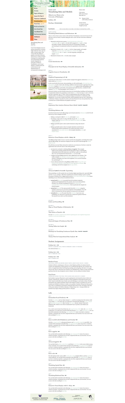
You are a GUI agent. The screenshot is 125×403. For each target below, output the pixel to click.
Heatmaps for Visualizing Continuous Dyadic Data (63, 231)
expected (59, 50)
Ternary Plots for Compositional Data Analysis (62, 236)
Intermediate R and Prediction (57, 297)
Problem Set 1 (53, 245)
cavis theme (77, 344)
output (57, 53)
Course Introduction (54, 61)
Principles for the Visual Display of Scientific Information (65, 66)
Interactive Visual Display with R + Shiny (61, 385)
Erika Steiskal (80, 396)
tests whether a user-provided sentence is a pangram (71, 157)
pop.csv (78, 310)
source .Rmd (88, 309)
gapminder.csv (85, 310)
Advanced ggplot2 (54, 342)
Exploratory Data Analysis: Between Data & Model (63, 105)
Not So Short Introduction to (81, 176)
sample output (55, 131)
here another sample (78, 322)
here (53, 47)
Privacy (74, 399)
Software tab (83, 112)
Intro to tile (52, 353)
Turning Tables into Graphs (57, 226)
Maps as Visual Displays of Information (60, 207)
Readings (51, 23)
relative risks (76, 50)
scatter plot (69, 355)
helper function (65, 130)
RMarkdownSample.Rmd (57, 303)
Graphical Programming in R (57, 77)
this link (58, 315)
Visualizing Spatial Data (56, 365)
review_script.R (88, 301)
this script (90, 79)
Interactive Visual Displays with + (61, 137)
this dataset (58, 81)
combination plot (56, 52)
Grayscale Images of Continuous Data (59, 221)
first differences (68, 50)
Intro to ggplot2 (53, 331)
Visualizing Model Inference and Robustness (62, 33)
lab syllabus (55, 300)
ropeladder (89, 355)
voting (73, 355)
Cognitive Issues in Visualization (58, 72)
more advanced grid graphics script (67, 86)
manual (60, 180)
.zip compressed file (71, 312)
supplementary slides (76, 309)
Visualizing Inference (55, 110)
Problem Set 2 (53, 252)
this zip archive (73, 164)
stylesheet (77, 188)
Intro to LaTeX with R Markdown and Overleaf (62, 320)
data (65, 43)
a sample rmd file (57, 322)
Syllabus (51, 20)
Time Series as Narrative (56, 212)
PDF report (72, 303)
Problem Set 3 (53, 257)
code (60, 43)
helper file (55, 89)
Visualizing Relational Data (57, 375)
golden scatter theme (63, 344)
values (62, 50)
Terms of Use (79, 399)
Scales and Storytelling (55, 202)
